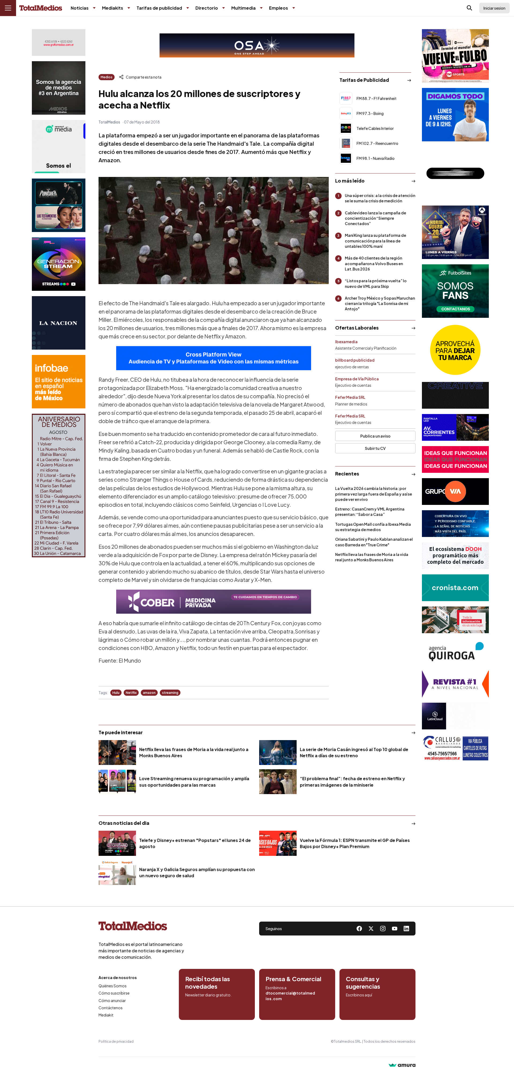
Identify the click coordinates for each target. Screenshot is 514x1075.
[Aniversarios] (58, 485)
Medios (106, 77)
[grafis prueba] (58, 42)
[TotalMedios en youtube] (394, 928)
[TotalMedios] (141, 927)
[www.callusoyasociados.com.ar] (455, 748)
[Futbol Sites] (455, 291)
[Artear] (455, 523)
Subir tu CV (375, 448)
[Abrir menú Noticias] (94, 8)
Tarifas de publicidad (159, 8)
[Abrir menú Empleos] (293, 8)
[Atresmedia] (455, 232)
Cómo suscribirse (114, 993)
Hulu (115, 693)
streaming (170, 693)
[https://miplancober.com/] (213, 602)
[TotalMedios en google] (383, 928)
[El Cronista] (455, 587)
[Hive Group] (455, 395)
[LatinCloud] (455, 716)
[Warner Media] (455, 56)
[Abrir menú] (8, 8)
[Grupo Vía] (455, 491)
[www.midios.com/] (58, 88)
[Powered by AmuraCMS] (402, 1066)
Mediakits (112, 8)
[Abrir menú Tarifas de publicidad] (187, 8)
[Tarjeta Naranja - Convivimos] (455, 684)
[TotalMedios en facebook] (359, 928)
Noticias (80, 8)
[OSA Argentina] (257, 45)
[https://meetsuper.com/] (455, 459)
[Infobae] (58, 381)
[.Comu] (455, 114)
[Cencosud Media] (58, 146)
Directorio (206, 8)
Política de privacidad (116, 1041)
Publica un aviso (375, 436)
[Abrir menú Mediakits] (128, 8)
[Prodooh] (455, 555)
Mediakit (106, 1014)
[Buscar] (469, 8)
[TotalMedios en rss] (406, 928)
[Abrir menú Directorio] (223, 8)
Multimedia (243, 8)
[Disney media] (58, 205)
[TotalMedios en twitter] (371, 928)
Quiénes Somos (113, 985)
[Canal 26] (455, 173)
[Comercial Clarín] (455, 619)
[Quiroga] (455, 652)
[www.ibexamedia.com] (455, 427)
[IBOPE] (213, 358)
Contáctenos (111, 1007)
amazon (149, 693)
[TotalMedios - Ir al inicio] (40, 8)
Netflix (131, 693)
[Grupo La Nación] (58, 323)
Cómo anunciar (112, 1000)
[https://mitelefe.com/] (58, 264)
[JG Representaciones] (455, 350)
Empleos (278, 8)
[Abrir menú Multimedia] (261, 8)
